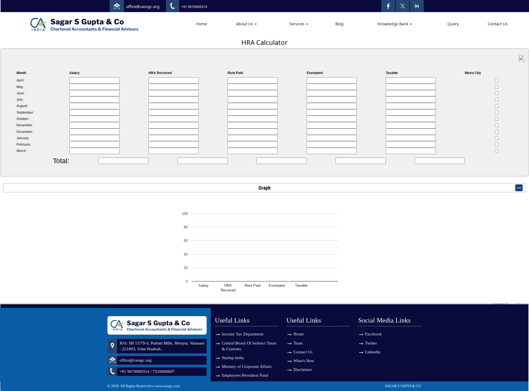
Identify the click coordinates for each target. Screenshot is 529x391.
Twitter (371, 343)
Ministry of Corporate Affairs (247, 366)
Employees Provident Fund (245, 375)
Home (201, 23)
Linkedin (372, 352)
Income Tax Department (242, 334)
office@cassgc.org (143, 6)
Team (298, 343)
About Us (245, 23)
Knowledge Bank (393, 23)
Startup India (233, 358)
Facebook (373, 334)
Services (297, 23)
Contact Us (498, 23)
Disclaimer (302, 369)
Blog (339, 23)
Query (453, 23)
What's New (303, 361)
